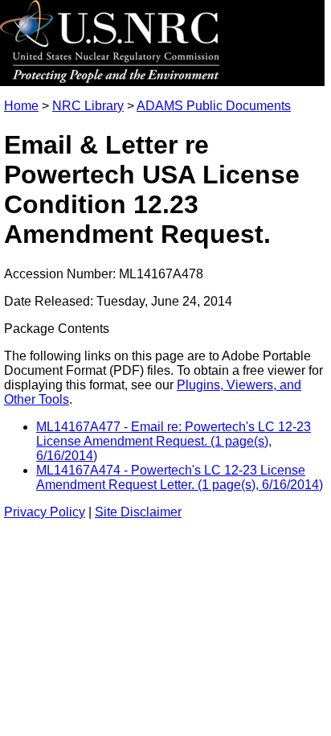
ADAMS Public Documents (214, 106)
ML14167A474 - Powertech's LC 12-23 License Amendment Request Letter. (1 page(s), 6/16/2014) (179, 477)
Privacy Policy (44, 512)
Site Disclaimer (138, 512)
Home (21, 106)
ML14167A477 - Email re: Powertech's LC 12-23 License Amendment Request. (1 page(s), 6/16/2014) (173, 441)
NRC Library (88, 106)
